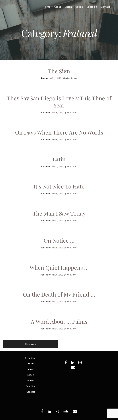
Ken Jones (72, 112)
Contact (105, 6)
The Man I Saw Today (59, 213)
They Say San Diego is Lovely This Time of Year (59, 101)
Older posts (30, 344)
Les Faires (72, 78)
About (57, 6)
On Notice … (59, 240)
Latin (59, 159)
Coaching (92, 6)
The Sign (59, 71)
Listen (68, 6)
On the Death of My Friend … (59, 294)
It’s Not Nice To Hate (59, 186)
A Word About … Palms (59, 321)
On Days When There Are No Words (59, 132)
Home (46, 6)
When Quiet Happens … (59, 267)
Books (79, 6)
